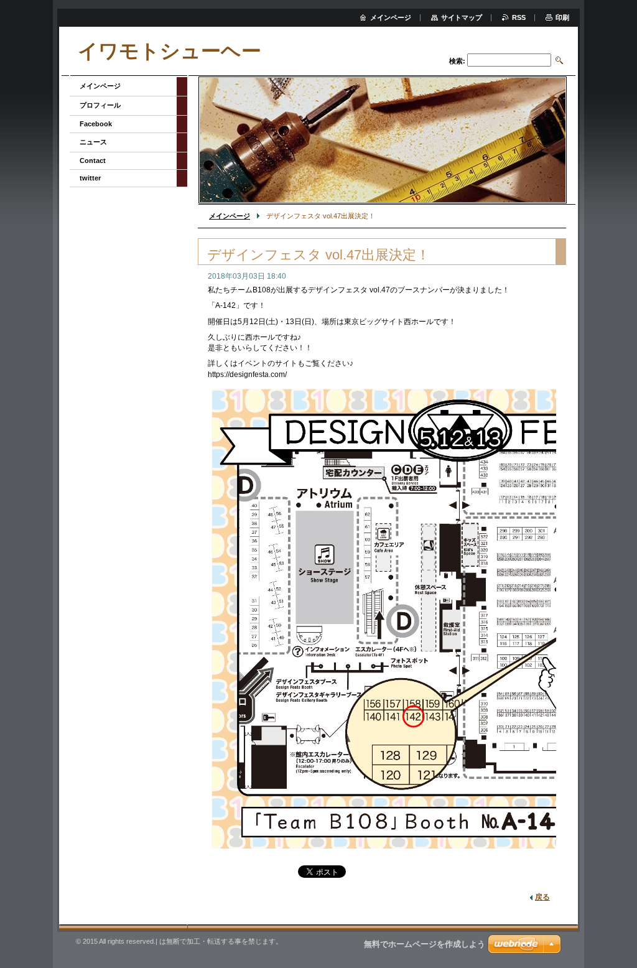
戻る (542, 897)
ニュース (93, 142)
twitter (90, 178)
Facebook (96, 124)
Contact (93, 160)
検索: (457, 61)
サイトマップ (461, 17)
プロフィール (100, 105)
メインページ (229, 216)
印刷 (562, 17)
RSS (519, 17)
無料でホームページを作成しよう (424, 944)
